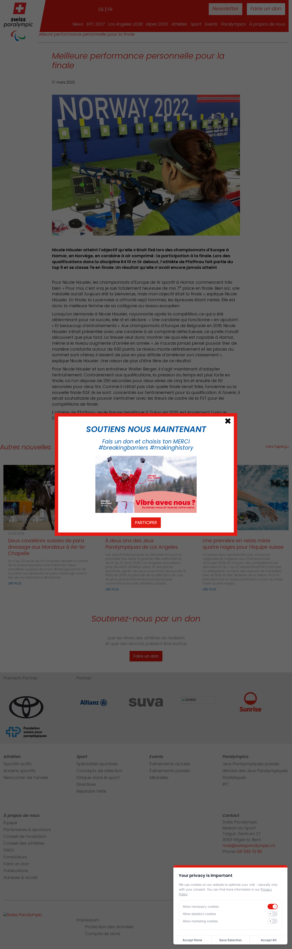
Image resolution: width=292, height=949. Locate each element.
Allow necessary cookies (201, 906)
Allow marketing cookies (200, 921)
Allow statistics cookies (199, 914)
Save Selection (230, 940)
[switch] (273, 906)
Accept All (268, 940)
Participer (146, 522)
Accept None (192, 940)
